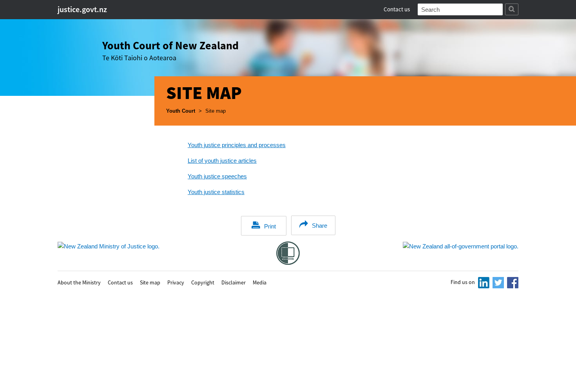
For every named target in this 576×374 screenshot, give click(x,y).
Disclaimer (233, 282)
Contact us (397, 9)
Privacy (175, 282)
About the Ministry (79, 282)
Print (270, 226)
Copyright (202, 282)
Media (259, 282)
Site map (150, 282)
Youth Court (180, 111)
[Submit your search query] (511, 9)
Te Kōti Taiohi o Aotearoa (170, 50)
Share (319, 225)
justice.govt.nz (82, 9)
